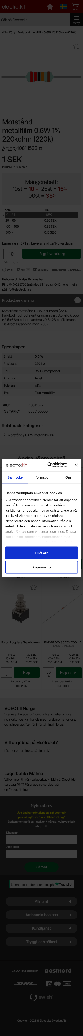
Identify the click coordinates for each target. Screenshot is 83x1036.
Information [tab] (41, 477)
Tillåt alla (41, 553)
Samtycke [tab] (15, 477)
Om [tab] (68, 477)
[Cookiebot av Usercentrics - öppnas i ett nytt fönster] (49, 465)
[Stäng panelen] (76, 464)
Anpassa (39, 567)
